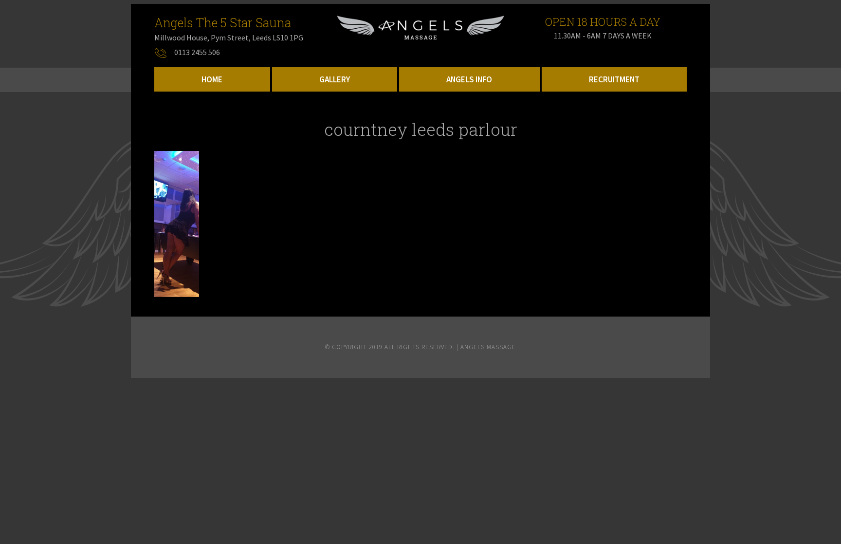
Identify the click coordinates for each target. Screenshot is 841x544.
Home (211, 79)
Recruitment (614, 79)
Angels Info (469, 79)
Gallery (334, 79)
